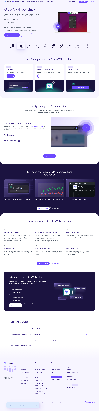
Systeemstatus (8, 402)
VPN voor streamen (25, 372)
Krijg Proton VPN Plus (15, 305)
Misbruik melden (17, 402)
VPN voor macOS (39, 372)
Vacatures (53, 375)
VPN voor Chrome (39, 383)
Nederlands (90, 402)
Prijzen (28, 1)
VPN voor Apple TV (40, 394)
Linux (45, 47)
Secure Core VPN (24, 377)
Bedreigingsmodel (55, 379)
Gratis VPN (22, 367)
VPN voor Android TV (40, 391)
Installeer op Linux (26, 35)
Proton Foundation (55, 369)
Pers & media (70, 376)
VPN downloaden (39, 367)
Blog (52, 372)
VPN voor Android (39, 375)
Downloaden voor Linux (45, 76)
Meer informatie (28, 305)
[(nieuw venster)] (5, 366)
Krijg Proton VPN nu (49, 156)
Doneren (69, 382)
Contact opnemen (71, 379)
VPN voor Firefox (39, 385)
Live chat (69, 384)
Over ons (53, 367)
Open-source (54, 382)
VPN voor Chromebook (41, 388)
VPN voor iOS (38, 377)
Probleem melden (27, 402)
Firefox (61, 47)
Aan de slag (11, 76)
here (26, 405)
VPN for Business (24, 380)
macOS (21, 48)
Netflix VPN (23, 375)
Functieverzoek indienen (55, 402)
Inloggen (92, 1)
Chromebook (70, 47)
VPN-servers (23, 369)
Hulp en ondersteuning (72, 367)
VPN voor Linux (39, 380)
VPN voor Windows (40, 369)
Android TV (78, 47)
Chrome (54, 47)
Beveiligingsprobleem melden (40, 402)
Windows (12, 47)
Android (29, 47)
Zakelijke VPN (50, 1)
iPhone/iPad (37, 47)
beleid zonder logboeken (37, 126)
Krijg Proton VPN (83, 1)
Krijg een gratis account (12, 35)
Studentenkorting (71, 387)
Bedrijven (69, 369)
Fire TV (86, 47)
